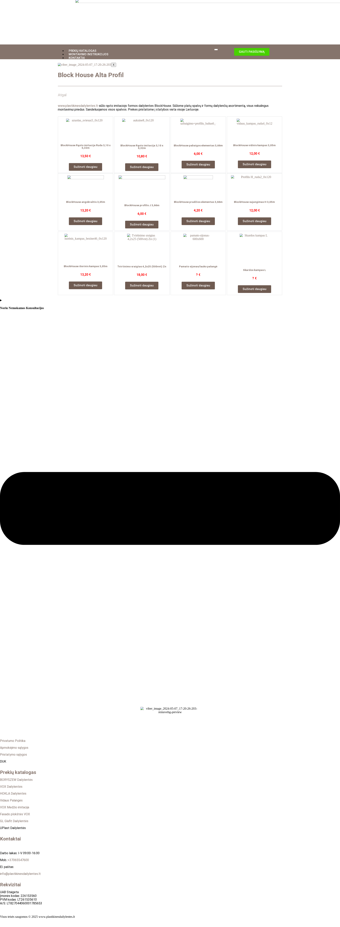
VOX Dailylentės (11, 787)
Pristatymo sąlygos (13, 754)
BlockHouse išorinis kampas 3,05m (85, 266)
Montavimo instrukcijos (88, 54)
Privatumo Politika (12, 741)
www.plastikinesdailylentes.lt (78, 106)
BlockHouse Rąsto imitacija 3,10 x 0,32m (141, 147)
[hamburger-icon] (216, 49)
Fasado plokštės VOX (15, 814)
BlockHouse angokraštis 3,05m (85, 201)
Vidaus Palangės (11, 800)
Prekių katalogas (82, 51)
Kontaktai (77, 58)
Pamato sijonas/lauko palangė (198, 266)
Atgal (62, 95)
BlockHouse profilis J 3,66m (141, 205)
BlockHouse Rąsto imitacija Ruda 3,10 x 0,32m (86, 146)
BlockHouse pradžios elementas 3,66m (198, 201)
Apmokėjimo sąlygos (14, 748)
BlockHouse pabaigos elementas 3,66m (198, 145)
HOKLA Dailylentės (13, 793)
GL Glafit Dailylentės (14, 821)
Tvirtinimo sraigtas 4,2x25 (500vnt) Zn (141, 266)
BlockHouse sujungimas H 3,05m (254, 201)
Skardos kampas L (254, 270)
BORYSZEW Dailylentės (16, 780)
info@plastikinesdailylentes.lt (20, 874)
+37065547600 (18, 860)
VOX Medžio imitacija (14, 807)
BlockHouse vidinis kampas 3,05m (254, 145)
